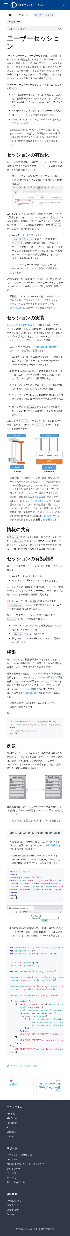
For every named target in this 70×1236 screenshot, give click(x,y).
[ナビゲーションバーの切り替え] (5, 4)
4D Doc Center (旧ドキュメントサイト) (27, 1163)
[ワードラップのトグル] (53, 721)
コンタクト (12, 1205)
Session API (45, 119)
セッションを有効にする (19, 324)
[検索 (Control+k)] (64, 5)
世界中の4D (13, 1209)
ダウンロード (14, 1173)
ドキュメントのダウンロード (21, 1154)
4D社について (14, 1200)
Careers (11, 1214)
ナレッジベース (15, 1168)
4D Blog (11, 1113)
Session (48, 515)
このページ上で (17, 28)
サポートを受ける (16, 1182)
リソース (11, 1177)
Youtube (11, 1131)
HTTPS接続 (52, 845)
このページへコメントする (24, 1065)
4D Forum (12, 1118)
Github (10, 1136)
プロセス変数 (37, 500)
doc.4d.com (16, 307)
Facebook (12, 1122)
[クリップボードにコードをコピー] (59, 721)
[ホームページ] (10, 14)
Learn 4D (12, 1159)
